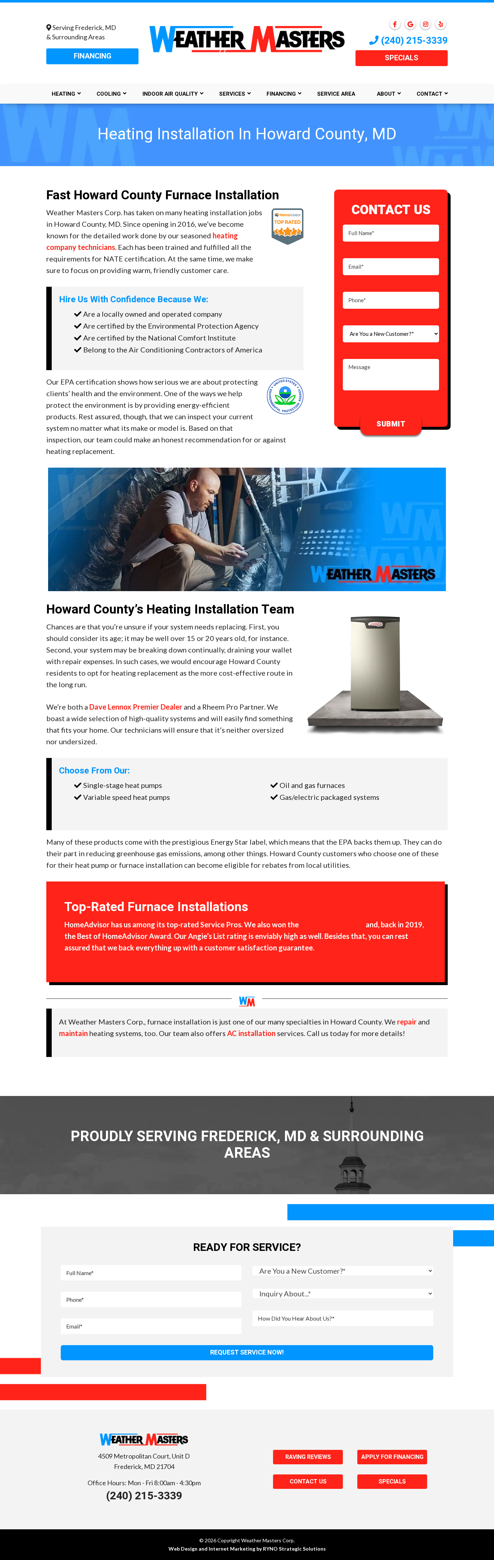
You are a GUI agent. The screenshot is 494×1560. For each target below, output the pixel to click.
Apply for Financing (392, 1457)
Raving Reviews (308, 1457)
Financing (92, 56)
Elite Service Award (332, 924)
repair (407, 1021)
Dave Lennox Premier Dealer (135, 706)
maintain (73, 1033)
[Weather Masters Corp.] (247, 38)
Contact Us (308, 1481)
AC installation (251, 1033)
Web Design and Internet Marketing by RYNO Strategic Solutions (247, 1549)
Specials (401, 58)
